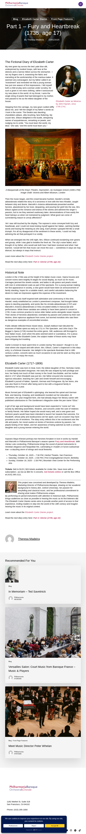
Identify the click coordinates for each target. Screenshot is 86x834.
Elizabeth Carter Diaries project (39, 256)
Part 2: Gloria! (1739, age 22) (46, 262)
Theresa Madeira (35, 40)
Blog (15, 19)
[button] (80, 4)
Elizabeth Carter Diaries (34, 19)
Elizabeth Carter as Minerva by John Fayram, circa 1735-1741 (68, 104)
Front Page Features (62, 19)
